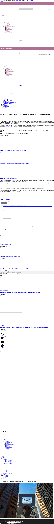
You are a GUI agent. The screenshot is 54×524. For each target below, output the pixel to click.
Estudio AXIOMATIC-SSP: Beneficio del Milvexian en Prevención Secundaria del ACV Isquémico (14, 163)
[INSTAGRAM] (2, 334)
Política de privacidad (17, 0)
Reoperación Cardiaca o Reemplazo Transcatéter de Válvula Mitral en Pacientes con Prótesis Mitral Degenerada (24, 327)
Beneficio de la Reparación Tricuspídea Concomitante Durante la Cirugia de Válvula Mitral (20, 292)
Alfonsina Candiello (4, 117)
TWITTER (3, 340)
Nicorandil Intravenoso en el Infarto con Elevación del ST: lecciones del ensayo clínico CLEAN (14, 268)
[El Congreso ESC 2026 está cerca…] (4, 242)
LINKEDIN (3, 343)
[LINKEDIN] (2, 342)
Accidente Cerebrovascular (7, 205)
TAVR (19, 205)
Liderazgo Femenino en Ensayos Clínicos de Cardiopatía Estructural (10, 256)
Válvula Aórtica (22, 205)
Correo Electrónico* (3, 273)
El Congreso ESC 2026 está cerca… (5, 244)
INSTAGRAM (3, 336)
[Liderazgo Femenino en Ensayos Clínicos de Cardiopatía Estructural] (4, 254)
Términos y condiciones (29, 0)
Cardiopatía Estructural (4, 290)
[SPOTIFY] (2, 345)
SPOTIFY (3, 347)
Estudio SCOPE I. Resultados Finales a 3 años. (10, 310)
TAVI (17, 205)
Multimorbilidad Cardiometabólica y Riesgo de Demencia (8, 178)
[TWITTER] (2, 338)
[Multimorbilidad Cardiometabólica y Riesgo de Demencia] (8, 176)
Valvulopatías (2, 111)
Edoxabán (14, 205)
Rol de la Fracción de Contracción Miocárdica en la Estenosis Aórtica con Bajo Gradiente (13, 150)
